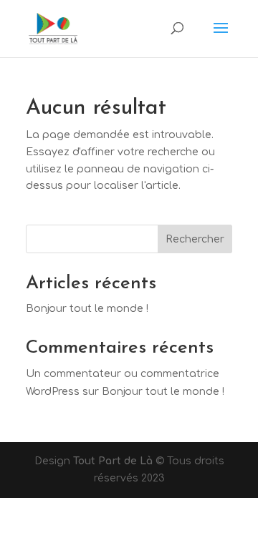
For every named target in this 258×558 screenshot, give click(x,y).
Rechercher (195, 239)
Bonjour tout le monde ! (87, 308)
